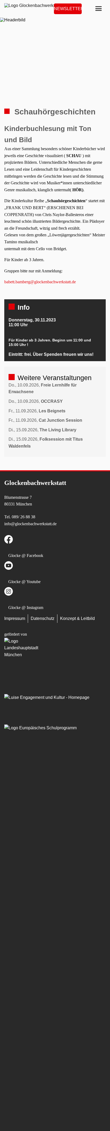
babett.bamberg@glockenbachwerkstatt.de (40, 282)
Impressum (14, 618)
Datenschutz (42, 618)
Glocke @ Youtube (24, 581)
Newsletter (68, 8)
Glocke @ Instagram (25, 607)
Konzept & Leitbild (77, 618)
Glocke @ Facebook (25, 555)
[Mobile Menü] (98, 8)
